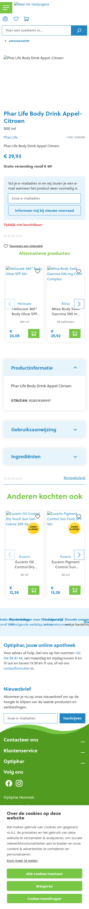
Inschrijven (72, 718)
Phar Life (11, 137)
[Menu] (6, 8)
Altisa (66, 304)
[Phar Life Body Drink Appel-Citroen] (44, 81)
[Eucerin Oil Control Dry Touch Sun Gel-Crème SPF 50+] (24, 531)
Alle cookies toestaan (44, 873)
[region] (44, 81)
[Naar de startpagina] (50, 8)
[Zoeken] (79, 30)
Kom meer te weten (22, 860)
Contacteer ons (21, 739)
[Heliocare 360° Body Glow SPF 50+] (24, 282)
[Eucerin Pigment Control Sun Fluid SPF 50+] (65, 531)
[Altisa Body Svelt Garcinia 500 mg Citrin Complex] (65, 282)
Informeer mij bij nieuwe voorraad (44, 210)
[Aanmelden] (5, 19)
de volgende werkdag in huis (36, 622)
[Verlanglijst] (15, 19)
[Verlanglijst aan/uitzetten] (37, 271)
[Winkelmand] (26, 19)
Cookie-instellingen (44, 898)
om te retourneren (58, 622)
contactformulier (17, 668)
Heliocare (24, 304)
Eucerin (24, 557)
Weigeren (44, 886)
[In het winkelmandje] (33, 333)
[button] (44, 368)
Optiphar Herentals (19, 797)
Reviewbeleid (74, 477)
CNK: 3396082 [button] (76, 137)
